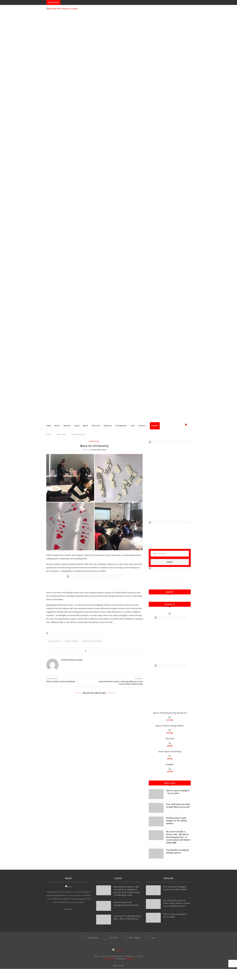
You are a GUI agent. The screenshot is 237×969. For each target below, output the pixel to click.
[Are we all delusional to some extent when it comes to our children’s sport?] (153, 904)
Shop (133, 426)
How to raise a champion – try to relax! (178, 792)
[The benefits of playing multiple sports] (156, 853)
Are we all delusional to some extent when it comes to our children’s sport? (176, 903)
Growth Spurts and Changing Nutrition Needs (126, 903)
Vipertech (129, 959)
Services (67, 426)
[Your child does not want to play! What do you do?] (156, 808)
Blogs (77, 426)
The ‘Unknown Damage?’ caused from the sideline (175, 888)
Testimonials (121, 426)
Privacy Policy (109, 959)
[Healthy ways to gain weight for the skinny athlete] (156, 821)
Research (108, 426)
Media (85, 426)
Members (154, 426)
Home (48, 426)
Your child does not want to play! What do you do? (178, 805)
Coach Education (54, 641)
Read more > (68, 909)
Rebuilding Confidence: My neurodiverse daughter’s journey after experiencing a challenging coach (126, 890)
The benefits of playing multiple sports (177, 851)
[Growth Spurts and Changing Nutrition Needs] (103, 906)
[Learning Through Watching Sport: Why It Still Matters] (103, 919)
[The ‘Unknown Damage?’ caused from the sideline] (153, 890)
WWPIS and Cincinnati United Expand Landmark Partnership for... (89, 2)
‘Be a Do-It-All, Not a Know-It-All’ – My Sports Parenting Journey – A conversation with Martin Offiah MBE (178, 837)
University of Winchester (92, 641)
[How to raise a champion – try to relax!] (156, 794)
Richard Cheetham (71, 641)
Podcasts (96, 426)
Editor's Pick (61, 434)
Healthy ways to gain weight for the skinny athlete (176, 821)
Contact (142, 426)
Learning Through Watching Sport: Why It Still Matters (126, 917)
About (57, 426)
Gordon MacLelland (98, 449)
